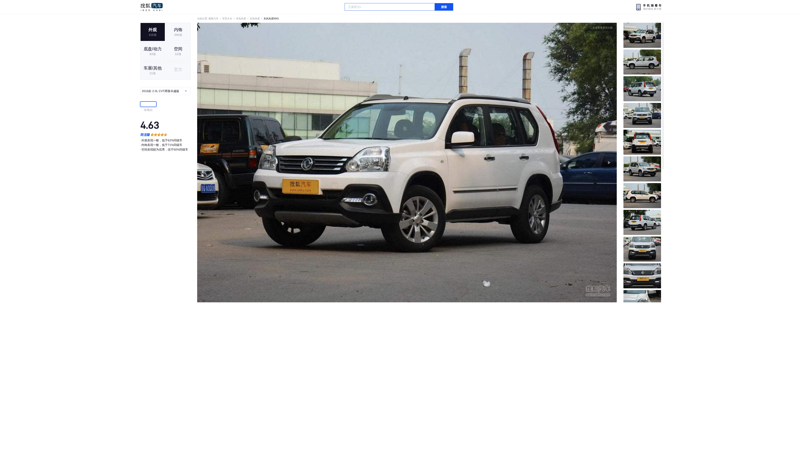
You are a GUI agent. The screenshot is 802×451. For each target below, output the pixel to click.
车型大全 (227, 18)
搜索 (444, 7)
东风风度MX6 (271, 18)
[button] (302, 162)
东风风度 (241, 18)
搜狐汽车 (151, 7)
